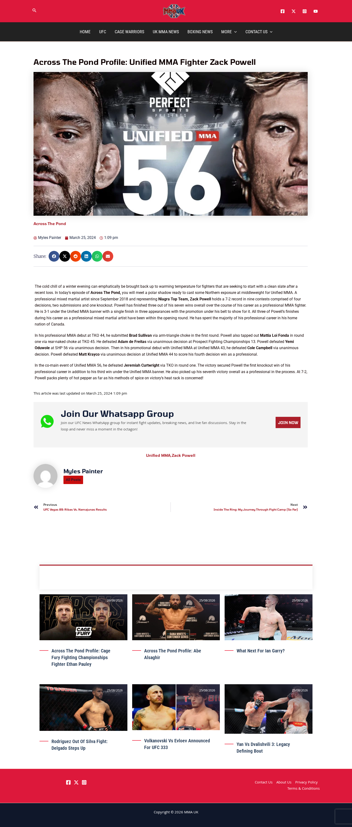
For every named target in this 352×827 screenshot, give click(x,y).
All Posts (73, 680)
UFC (102, 31)
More (226, 31)
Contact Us (256, 31)
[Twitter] (294, 11)
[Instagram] (305, 11)
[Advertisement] (171, 316)
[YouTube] (316, 11)
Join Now (288, 623)
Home (85, 31)
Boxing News (200, 31)
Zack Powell (183, 656)
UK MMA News (166, 31)
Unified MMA (159, 656)
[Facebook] (282, 11)
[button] (34, 11)
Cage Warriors (129, 31)
